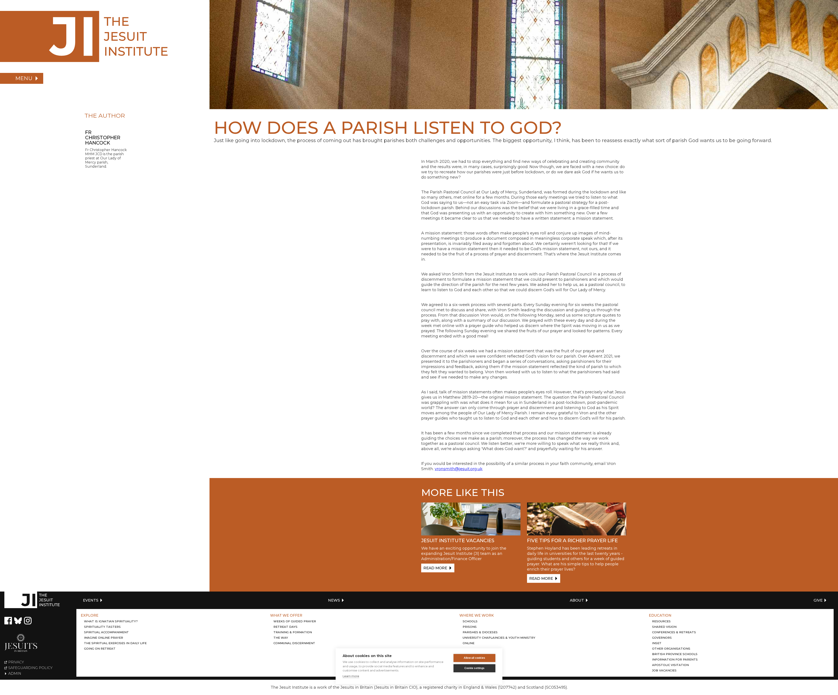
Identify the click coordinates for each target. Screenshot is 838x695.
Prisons (470, 626)
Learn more (351, 676)
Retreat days (285, 626)
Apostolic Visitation (670, 665)
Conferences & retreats (674, 632)
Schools (470, 621)
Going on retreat (99, 648)
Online (468, 643)
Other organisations (671, 648)
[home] (105, 36)
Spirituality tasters (102, 626)
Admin (14, 673)
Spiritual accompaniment (106, 632)
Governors (662, 637)
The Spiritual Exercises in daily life (115, 643)
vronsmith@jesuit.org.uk (459, 468)
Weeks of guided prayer (294, 621)
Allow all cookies (474, 657)
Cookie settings (474, 668)
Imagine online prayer (103, 637)
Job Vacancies (664, 670)
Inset (656, 643)
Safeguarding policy (30, 668)
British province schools (674, 654)
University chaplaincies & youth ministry (499, 637)
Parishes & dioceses (480, 632)
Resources (661, 621)
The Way (280, 637)
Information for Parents (675, 659)
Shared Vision (664, 626)
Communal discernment (294, 643)
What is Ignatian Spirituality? (111, 621)
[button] (21, 78)
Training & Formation (292, 632)
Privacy (16, 662)
